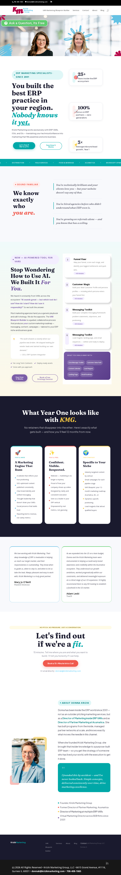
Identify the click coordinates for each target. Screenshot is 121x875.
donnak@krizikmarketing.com (68, 671)
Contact (85, 10)
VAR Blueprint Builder (48, 847)
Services (76, 10)
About (94, 10)
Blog (102, 10)
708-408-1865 (74, 871)
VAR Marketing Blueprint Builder (56, 10)
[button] (80, 273)
